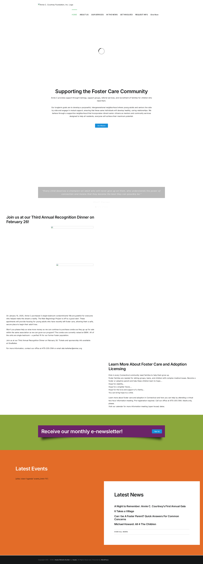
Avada (75, 560)
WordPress (104, 560)
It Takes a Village (124, 511)
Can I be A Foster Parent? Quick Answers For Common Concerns (146, 518)
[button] (161, 14)
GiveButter (12, 343)
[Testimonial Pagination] (95, 207)
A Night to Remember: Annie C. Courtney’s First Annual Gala (150, 506)
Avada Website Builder (62, 560)
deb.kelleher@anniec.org (72, 348)
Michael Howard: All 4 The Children (135, 524)
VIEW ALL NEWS (121, 532)
